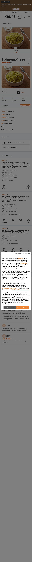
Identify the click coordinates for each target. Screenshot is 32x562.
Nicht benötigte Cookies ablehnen (21, 253)
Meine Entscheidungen (9, 307)
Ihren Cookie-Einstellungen (9, 288)
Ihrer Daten (23, 263)
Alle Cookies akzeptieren (22, 307)
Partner (20, 258)
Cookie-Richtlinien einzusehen (20, 289)
